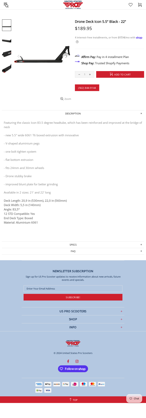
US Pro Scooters (73, 343)
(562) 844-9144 (87, 88)
